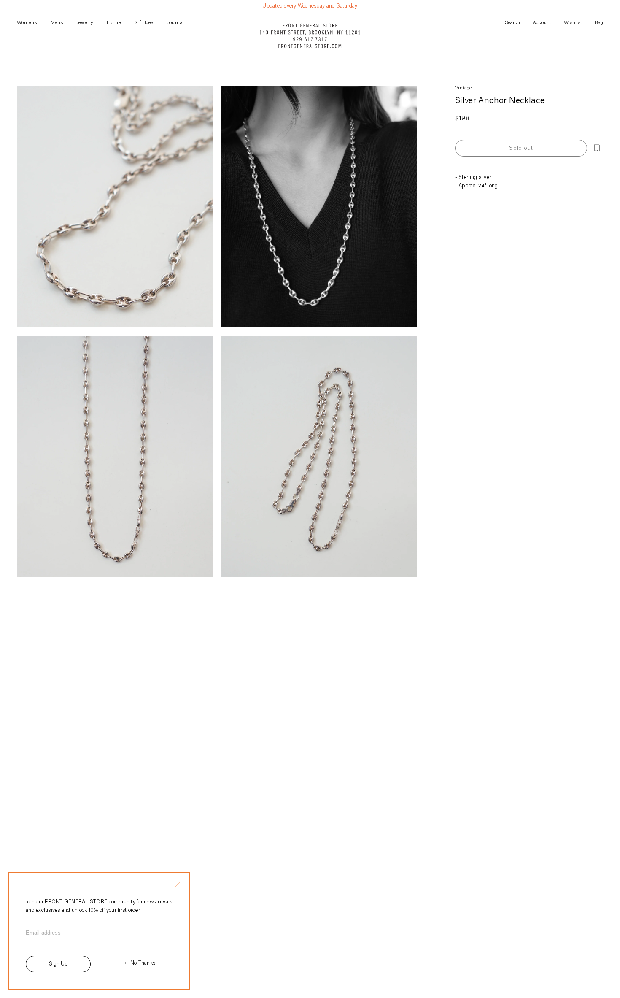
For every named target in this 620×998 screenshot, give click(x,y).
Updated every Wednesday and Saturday (309, 6)
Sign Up (58, 964)
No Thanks (142, 963)
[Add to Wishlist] (597, 148)
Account (542, 22)
